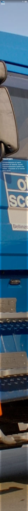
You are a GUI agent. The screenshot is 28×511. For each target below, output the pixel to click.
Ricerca (23, 2)
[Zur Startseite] (3, 2)
